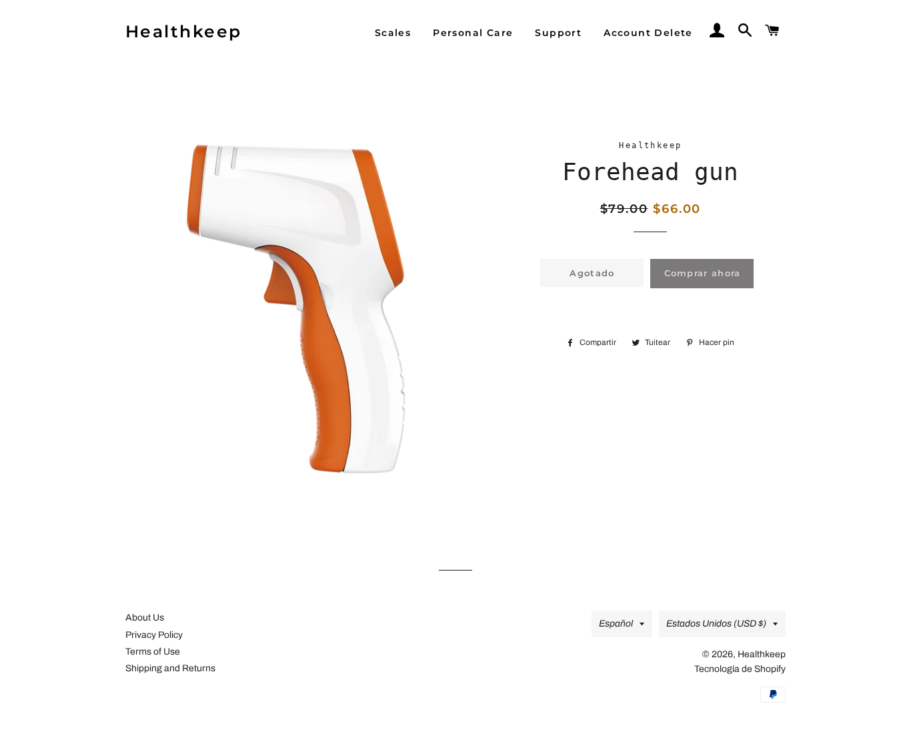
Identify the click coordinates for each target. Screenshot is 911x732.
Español (616, 624)
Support (558, 33)
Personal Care (473, 33)
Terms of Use (152, 652)
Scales (393, 33)
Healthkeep (183, 31)
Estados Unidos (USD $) (716, 624)
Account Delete (648, 33)
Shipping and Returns (170, 668)
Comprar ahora (702, 273)
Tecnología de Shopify (740, 669)
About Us (144, 618)
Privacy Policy (154, 635)
